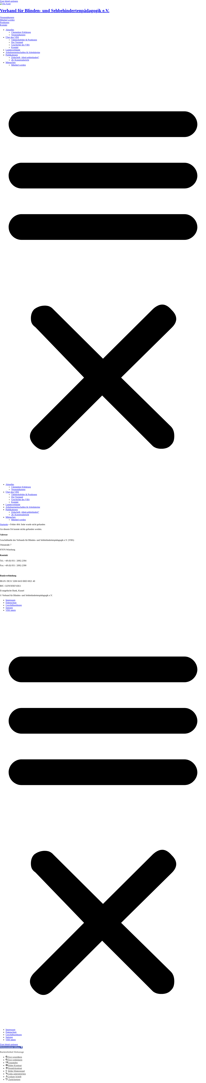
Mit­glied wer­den (18, 65)
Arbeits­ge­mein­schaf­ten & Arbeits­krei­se (23, 52)
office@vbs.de (13, 570)
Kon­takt (14, 47)
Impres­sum (10, 600)
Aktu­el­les (10, 30)
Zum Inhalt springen (9, 1)
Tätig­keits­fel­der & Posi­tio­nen (24, 40)
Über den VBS (12, 37)
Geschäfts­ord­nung (14, 605)
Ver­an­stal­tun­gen (18, 35)
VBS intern (11, 610)
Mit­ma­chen (11, 62)
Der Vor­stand (17, 42)
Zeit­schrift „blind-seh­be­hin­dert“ (25, 57)
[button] (103, 275)
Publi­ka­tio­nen (12, 55)
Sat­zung (9, 607)
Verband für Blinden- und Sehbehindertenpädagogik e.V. (54, 10)
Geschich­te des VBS (20, 45)
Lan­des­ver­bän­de (13, 50)
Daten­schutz (11, 602)
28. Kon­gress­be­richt (20, 60)
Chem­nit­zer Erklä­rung (21, 32)
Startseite (4, 524)
